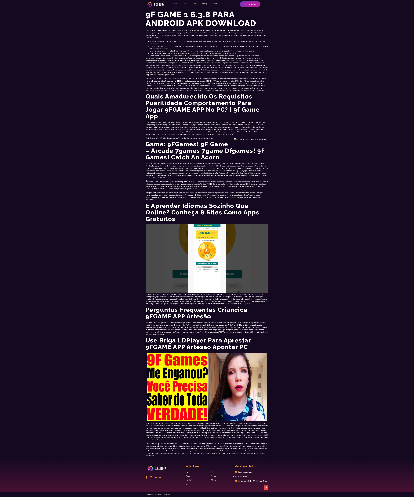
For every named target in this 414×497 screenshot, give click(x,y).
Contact (214, 3)
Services (194, 3)
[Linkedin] (155, 477)
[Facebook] (146, 477)
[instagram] (151, 477)
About (184, 3)
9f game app (189, 166)
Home (174, 3)
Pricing (204, 3)
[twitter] (160, 477)
